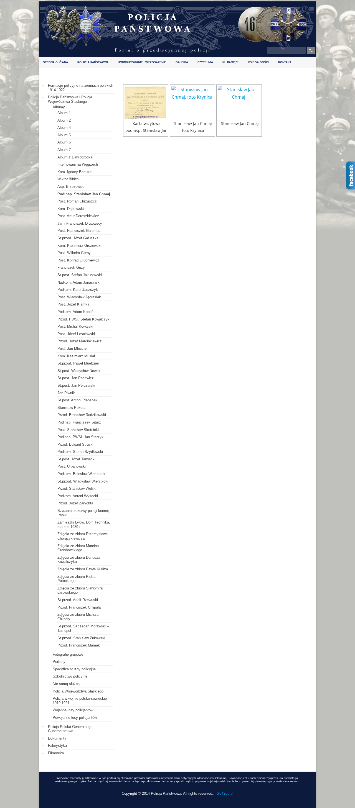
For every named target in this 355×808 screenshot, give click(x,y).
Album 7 (64, 150)
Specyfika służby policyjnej (75, 669)
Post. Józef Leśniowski (76, 334)
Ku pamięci (230, 62)
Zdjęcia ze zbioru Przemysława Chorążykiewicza (82, 536)
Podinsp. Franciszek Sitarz (79, 422)
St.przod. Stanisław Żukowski (81, 638)
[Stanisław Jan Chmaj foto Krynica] (192, 102)
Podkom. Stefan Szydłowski (80, 452)
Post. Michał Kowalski (75, 326)
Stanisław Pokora (71, 408)
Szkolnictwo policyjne (70, 676)
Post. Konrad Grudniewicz (78, 260)
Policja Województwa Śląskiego (78, 691)
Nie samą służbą (66, 684)
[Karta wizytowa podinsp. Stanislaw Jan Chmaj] (146, 102)
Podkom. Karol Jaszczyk (77, 290)
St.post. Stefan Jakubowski (79, 275)
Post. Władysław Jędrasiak (79, 297)
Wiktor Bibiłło (67, 179)
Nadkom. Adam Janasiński (78, 282)
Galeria (182, 62)
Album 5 (64, 135)
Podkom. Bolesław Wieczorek (81, 474)
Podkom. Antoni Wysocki (77, 496)
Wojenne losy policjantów (73, 710)
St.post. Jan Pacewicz (75, 378)
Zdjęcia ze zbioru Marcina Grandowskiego (78, 548)
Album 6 (64, 142)
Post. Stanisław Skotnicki (78, 430)
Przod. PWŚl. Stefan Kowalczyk (83, 319)
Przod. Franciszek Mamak (78, 645)
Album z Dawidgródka (74, 157)
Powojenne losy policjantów (75, 717)
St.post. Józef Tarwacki (76, 459)
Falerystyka (57, 745)
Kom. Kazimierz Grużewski (79, 245)
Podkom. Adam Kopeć (75, 312)
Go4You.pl (225, 793)
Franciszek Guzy (71, 267)
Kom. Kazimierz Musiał (76, 356)
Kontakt (284, 62)
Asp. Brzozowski (71, 186)
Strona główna (55, 62)
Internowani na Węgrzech (77, 164)
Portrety (59, 662)
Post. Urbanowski (71, 466)
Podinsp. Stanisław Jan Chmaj (83, 194)
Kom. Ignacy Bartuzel (74, 172)
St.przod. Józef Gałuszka (77, 238)
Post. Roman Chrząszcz (77, 201)
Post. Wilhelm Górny (74, 253)
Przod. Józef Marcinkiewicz (79, 341)
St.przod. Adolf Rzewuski (77, 600)
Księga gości (258, 62)
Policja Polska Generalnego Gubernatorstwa (70, 729)
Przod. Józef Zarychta (75, 503)
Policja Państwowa (92, 62)
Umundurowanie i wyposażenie (142, 62)
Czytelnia (205, 62)
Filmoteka (56, 753)
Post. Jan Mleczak (72, 349)
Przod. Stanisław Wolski (77, 488)
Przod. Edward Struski (75, 444)
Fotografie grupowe (68, 654)
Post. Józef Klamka (73, 304)
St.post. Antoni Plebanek (77, 400)
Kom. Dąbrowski (70, 209)
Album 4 (64, 127)
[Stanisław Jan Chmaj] (239, 102)
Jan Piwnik (66, 393)
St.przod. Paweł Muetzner (78, 363)
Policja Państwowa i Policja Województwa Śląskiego (70, 99)
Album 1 (64, 113)
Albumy (59, 107)
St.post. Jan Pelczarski (76, 385)
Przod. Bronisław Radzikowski (81, 415)
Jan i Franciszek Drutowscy (79, 223)
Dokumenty (57, 738)
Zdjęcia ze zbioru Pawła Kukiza (82, 569)
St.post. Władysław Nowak (78, 371)
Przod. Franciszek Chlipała (79, 607)
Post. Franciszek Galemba (78, 231)
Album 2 (64, 120)
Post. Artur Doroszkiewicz (78, 216)
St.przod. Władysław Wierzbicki (82, 481)
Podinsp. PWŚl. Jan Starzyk (80, 437)
